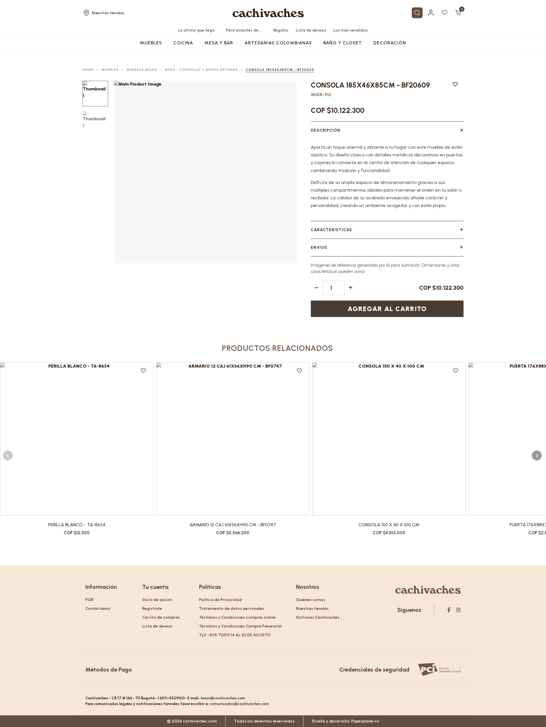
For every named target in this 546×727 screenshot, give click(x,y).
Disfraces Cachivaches (318, 617)
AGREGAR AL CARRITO (387, 309)
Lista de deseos (311, 30)
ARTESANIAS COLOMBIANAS (278, 42)
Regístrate (152, 608)
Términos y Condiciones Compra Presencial (240, 626)
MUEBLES (151, 42)
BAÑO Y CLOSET (342, 42)
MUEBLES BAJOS (142, 70)
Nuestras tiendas (108, 13)
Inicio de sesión (157, 599)
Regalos (281, 30)
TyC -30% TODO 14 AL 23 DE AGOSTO (234, 635)
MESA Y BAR (218, 42)
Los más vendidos (350, 30)
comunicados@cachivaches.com (239, 704)
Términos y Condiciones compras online (237, 617)
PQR (89, 599)
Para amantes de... (244, 30)
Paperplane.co (365, 721)
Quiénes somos (310, 599)
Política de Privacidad (220, 599)
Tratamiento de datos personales (231, 608)
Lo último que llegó (196, 30)
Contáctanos (97, 608)
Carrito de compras (161, 617)
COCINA (183, 42)
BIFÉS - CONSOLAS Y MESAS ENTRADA (201, 70)
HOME (88, 70)
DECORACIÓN (389, 42)
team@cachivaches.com (222, 698)
